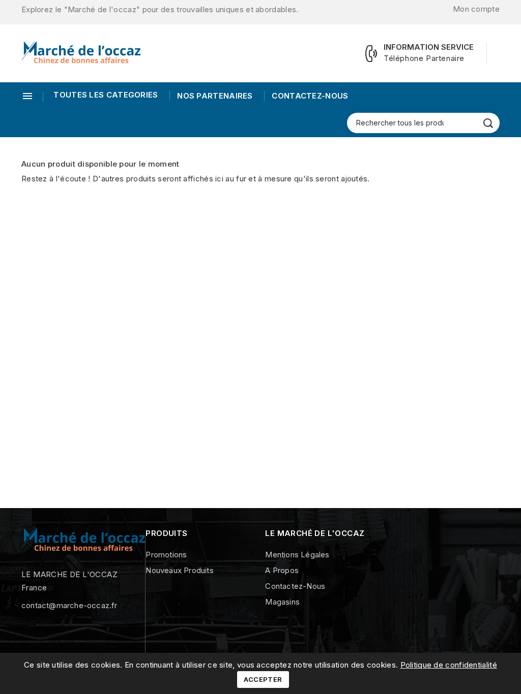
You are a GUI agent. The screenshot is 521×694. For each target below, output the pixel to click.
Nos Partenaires (214, 96)
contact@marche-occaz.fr (69, 605)
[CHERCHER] (488, 123)
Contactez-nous (309, 96)
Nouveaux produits (179, 570)
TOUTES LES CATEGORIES (105, 95)
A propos (282, 570)
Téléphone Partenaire (424, 58)
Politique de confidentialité (448, 665)
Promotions (166, 554)
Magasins (282, 602)
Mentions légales (297, 554)
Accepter (263, 679)
